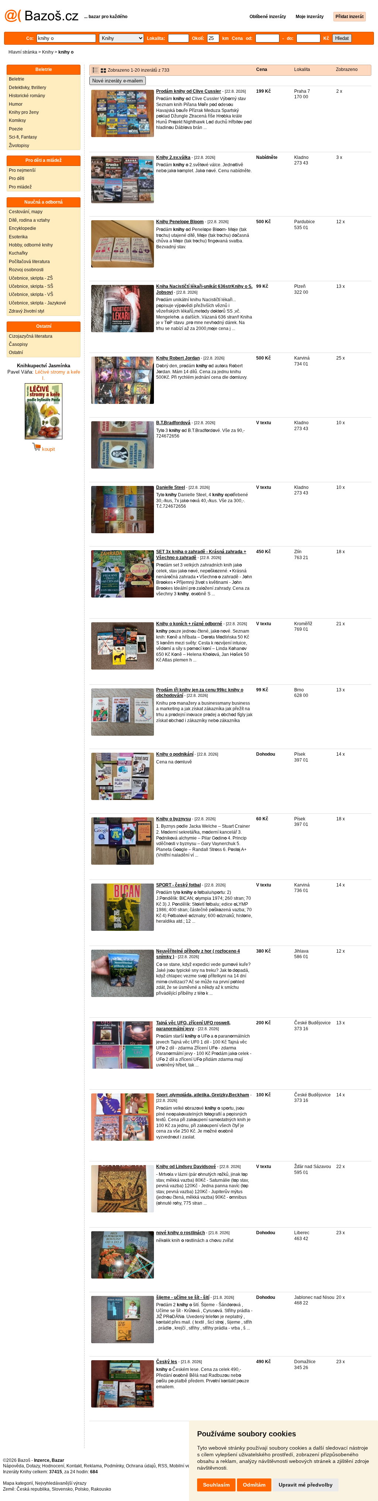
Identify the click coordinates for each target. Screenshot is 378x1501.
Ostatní (16, 352)
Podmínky (114, 1465)
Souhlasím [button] (216, 1485)
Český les (166, 1361)
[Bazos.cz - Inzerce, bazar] (41, 20)
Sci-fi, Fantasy (23, 137)
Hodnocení (53, 1465)
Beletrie (16, 79)
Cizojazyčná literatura (30, 336)
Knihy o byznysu (173, 818)
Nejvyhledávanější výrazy (60, 1483)
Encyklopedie (22, 228)
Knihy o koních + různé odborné (189, 623)
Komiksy (17, 120)
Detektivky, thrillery (27, 87)
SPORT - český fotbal (178, 885)
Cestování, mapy (25, 211)
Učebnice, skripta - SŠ (31, 286)
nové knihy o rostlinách (180, 1232)
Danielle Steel (170, 487)
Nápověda (13, 1465)
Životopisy (19, 145)
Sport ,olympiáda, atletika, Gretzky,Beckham (202, 1094)
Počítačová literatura (29, 261)
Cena (261, 69)
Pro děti (16, 178)
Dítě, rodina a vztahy (29, 220)
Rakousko (101, 1489)
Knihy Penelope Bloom (180, 221)
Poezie (16, 129)
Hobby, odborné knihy (31, 245)
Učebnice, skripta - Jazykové (37, 303)
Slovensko (62, 1489)
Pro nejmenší (22, 170)
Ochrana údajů (141, 1465)
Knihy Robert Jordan (178, 358)
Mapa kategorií (18, 1483)
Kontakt (74, 1465)
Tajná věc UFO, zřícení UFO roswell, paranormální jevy (193, 1025)
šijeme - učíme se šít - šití (182, 1297)
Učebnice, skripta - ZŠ (31, 278)
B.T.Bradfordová (173, 422)
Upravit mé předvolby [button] (306, 1485)
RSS (162, 1465)
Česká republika (33, 1489)
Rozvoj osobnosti (26, 269)
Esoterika (18, 236)
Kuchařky (18, 253)
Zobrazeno (347, 69)
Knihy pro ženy (24, 112)
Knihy (48, 52)
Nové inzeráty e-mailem (117, 81)
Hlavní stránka (22, 52)
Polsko (82, 1489)
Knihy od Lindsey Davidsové (186, 1166)
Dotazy (33, 1465)
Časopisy (18, 344)
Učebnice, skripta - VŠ (31, 294)
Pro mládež (20, 187)
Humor (16, 104)
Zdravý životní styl (26, 311)
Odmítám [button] (254, 1485)
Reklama (93, 1465)
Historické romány (27, 95)
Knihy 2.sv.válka (173, 157)
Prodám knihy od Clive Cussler (188, 91)
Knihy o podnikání (174, 754)
